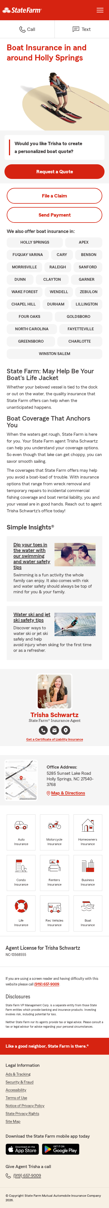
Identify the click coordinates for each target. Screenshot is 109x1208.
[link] (27, 10)
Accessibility (16, 1090)
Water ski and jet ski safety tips (31, 617)
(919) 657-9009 (46, 984)
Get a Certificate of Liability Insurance (54, 739)
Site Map (13, 1122)
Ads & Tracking (18, 1074)
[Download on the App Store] (22, 1149)
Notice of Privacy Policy (25, 1106)
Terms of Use (16, 1098)
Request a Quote (54, 171)
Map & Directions (68, 793)
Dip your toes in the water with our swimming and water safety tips (31, 556)
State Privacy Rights (22, 1114)
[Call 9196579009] (43, 730)
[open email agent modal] (54, 731)
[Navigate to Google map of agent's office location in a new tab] (65, 730)
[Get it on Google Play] (60, 1149)
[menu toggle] (100, 10)
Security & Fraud (20, 1082)
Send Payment (55, 214)
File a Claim (54, 195)
